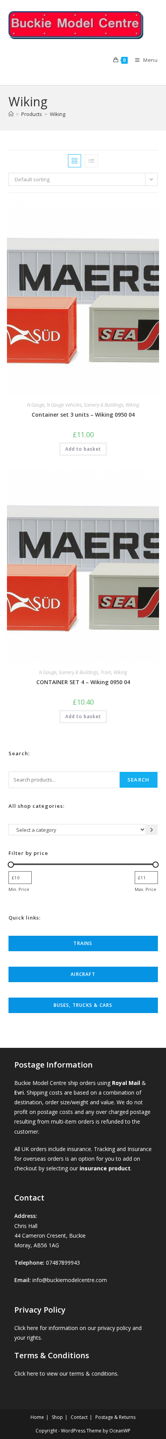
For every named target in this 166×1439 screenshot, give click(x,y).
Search (138, 779)
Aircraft (83, 974)
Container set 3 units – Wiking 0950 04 (83, 414)
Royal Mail (126, 1082)
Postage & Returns (115, 1417)
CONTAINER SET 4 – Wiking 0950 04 (83, 682)
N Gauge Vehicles (64, 405)
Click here (26, 1328)
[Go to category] (152, 829)
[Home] (11, 114)
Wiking (57, 114)
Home (37, 1417)
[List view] (91, 160)
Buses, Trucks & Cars (83, 1005)
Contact (79, 1417)
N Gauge (35, 405)
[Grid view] (74, 160)
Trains (82, 943)
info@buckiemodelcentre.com (69, 1280)
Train (105, 672)
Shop (57, 1417)
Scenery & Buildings (103, 405)
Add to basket (83, 449)
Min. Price (18, 889)
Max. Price (145, 889)
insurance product (105, 1168)
